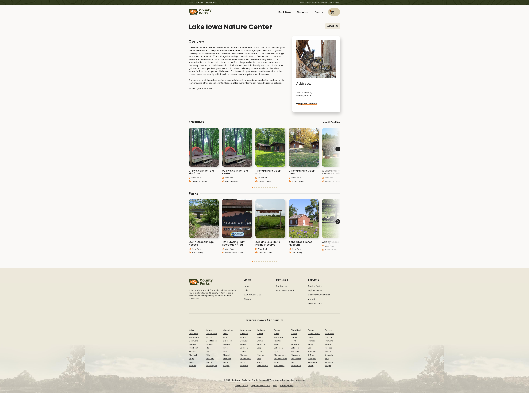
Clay (225, 337)
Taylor (277, 362)
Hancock (261, 344)
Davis (310, 337)
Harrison (295, 344)
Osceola (329, 355)
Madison (295, 351)
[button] (252, 187)
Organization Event (260, 385)
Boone (311, 330)
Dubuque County (199, 181)
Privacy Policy (241, 385)
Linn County (296, 252)
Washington (211, 365)
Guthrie (226, 344)
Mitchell (226, 355)
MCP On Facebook (285, 290)
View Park (196, 249)
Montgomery (280, 355)
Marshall (193, 355)
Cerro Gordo (314, 333)
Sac (327, 358)
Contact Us (281, 286)
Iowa (225, 348)
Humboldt (193, 348)
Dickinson (227, 341)
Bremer (328, 330)
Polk (259, 358)
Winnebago (262, 365)
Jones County (264, 181)
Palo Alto (210, 358)
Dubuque (244, 341)
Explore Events (315, 290)
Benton (277, 330)
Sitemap (248, 299)
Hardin (277, 344)
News (191, 2)
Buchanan (193, 333)
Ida (207, 348)
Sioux (225, 362)
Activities (312, 299)
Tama (259, 362)
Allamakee (228, 330)
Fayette (277, 341)
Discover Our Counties (319, 294)
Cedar (294, 333)
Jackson (244, 348)
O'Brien (311, 355)
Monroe (260, 355)
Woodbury (296, 365)
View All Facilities (331, 122)
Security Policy (287, 385)
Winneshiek (279, 365)
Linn (225, 351)
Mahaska (312, 351)
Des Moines (211, 341)
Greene (192, 344)
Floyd (293, 341)
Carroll (260, 333)
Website (334, 26)
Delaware (193, 341)
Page (191, 358)
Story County (197, 252)
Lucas (259, 351)
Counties (302, 12)
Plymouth (227, 358)
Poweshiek (296, 358)
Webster (244, 365)
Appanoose (245, 330)
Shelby (209, 362)
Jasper (260, 348)
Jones (311, 348)
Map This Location (307, 103)
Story (242, 362)
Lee (207, 351)
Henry (310, 344)
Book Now (284, 12)
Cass (276, 333)
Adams (209, 330)
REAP (275, 385)
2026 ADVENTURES (252, 294)
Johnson (295, 348)
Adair (191, 330)
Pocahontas (245, 358)
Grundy (209, 344)
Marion (328, 351)
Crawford (278, 337)
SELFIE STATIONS (315, 303)
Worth (310, 365)
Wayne (226, 365)
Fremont (329, 341)
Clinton (260, 337)
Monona (244, 355)
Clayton (243, 337)
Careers (199, 2)
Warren (192, 365)
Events (319, 12)
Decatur (328, 337)
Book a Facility (315, 286)
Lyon (276, 351)
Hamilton (244, 344)
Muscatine (295, 355)
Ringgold (312, 358)
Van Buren (312, 362)
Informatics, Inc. (297, 380)
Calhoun (244, 333)
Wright (328, 365)
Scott (191, 362)
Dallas (294, 337)
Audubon (261, 330)
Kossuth (192, 351)
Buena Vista (211, 333)
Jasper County (265, 252)
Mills (208, 355)
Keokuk (328, 348)
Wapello (329, 362)
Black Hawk (296, 330)
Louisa (243, 351)
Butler (225, 333)
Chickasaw (194, 337)
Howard (328, 344)
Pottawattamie (280, 358)
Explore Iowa (211, 2)
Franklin (311, 341)
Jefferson (278, 348)
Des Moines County (234, 252)
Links (246, 290)
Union (293, 362)
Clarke (209, 337)
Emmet (260, 341)
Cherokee (329, 333)
